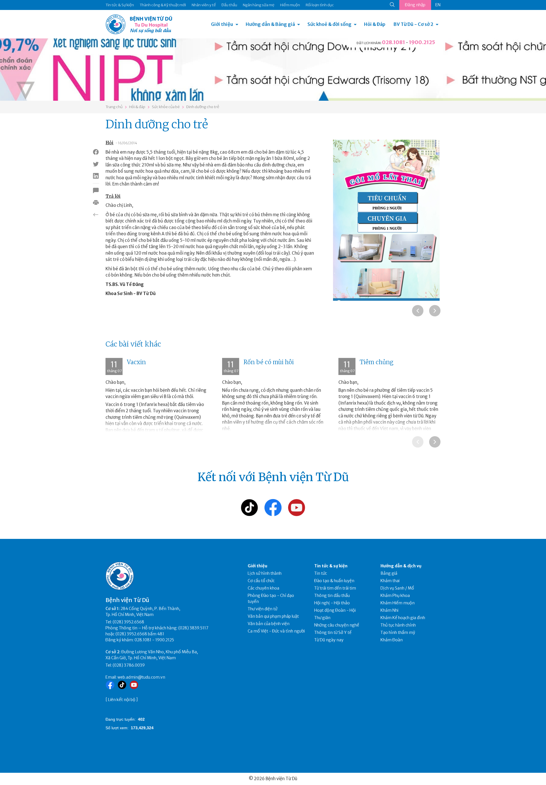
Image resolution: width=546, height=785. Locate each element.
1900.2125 (422, 42)
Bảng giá (388, 573)
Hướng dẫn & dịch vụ (400, 565)
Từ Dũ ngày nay (329, 639)
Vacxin (136, 362)
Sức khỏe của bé (166, 106)
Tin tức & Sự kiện (120, 5)
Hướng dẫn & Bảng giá (270, 24)
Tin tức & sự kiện (331, 565)
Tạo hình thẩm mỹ (397, 632)
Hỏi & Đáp (374, 24)
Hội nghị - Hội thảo (332, 602)
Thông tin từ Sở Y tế (332, 632)
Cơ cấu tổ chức (261, 580)
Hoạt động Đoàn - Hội (335, 610)
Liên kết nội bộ (121, 699)
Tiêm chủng (376, 362)
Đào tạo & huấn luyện (334, 580)
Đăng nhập (415, 4)
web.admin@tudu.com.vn (141, 677)
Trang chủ (114, 106)
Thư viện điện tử (263, 608)
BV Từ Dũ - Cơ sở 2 (413, 24)
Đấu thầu (229, 5)
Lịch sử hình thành (265, 573)
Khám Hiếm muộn (397, 602)
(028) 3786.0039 (129, 665)
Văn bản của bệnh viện (268, 623)
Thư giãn (322, 617)
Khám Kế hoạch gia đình (402, 617)
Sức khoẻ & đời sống (329, 24)
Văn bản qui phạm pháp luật (273, 616)
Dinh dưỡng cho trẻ (202, 106)
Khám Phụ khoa (395, 595)
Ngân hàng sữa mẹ (258, 5)
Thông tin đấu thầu (332, 595)
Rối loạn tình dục (320, 5)
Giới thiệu (222, 24)
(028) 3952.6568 (128, 622)
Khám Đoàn (391, 639)
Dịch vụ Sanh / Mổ (397, 588)
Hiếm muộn (290, 5)
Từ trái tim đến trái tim (335, 588)
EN (437, 4)
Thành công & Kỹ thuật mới (163, 5)
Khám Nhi (389, 610)
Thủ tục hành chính (398, 625)
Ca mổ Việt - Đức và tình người (276, 631)
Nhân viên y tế (204, 5)
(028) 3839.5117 (193, 628)
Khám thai (390, 580)
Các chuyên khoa (263, 588)
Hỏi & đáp (137, 106)
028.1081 (393, 42)
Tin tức (320, 573)
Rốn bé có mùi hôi (268, 362)
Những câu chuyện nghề (336, 625)
